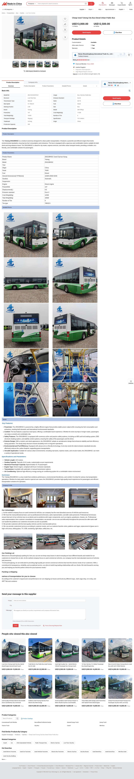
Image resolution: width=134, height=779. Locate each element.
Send (15, 625)
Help (99, 9)
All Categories (8, 9)
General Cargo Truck (72, 722)
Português (36, 768)
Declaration (86, 772)
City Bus (22, 13)
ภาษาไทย (96, 768)
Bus (17, 13)
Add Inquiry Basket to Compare (36, 71)
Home (3, 13)
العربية (76, 768)
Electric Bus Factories (58, 751)
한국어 (81, 768)
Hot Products (22, 765)
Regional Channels (88, 765)
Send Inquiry (86, 32)
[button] (93, 86)
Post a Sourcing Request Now (52, 625)
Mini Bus (102, 725)
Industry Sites (78, 765)
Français (43, 768)
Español (30, 768)
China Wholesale (59, 765)
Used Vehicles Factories (41, 751)
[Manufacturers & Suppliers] (12, 4)
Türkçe (102, 768)
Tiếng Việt (108, 768)
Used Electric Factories (9, 751)
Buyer (90, 9)
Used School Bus (110, 751)
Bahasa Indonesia (117, 768)
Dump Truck (103, 722)
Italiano (58, 768)
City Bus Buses (84, 751)
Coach (69, 725)
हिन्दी (92, 768)
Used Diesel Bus (97, 751)
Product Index (98, 765)
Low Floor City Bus (30, 13)
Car (12, 743)
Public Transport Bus (41, 743)
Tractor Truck (5, 725)
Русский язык (50, 768)
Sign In (75, 74)
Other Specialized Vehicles (24, 743)
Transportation (10, 13)
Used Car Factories (25, 751)
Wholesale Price (69, 765)
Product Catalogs (27, 718)
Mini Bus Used (122, 751)
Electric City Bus (55, 743)
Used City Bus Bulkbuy (9, 756)
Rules (131, 9)
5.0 (109, 85)
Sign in (130, 5)
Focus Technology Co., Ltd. (55, 772)
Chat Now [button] (119, 32)
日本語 (87, 768)
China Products (31, 765)
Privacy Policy (94, 772)
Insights (113, 765)
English (24, 768)
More (3, 759)
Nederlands (70, 768)
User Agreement (77, 772)
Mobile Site (106, 765)
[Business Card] (129, 90)
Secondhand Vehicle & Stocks (42, 722)
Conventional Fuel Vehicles (9, 722)
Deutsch (64, 768)
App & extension (109, 9)
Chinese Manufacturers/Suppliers (45, 765)
